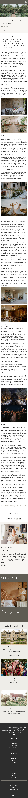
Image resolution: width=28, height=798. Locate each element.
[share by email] (20, 519)
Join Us (14, 756)
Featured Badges (14, 767)
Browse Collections (14, 717)
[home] (14, 2)
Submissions (14, 760)
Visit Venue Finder (14, 655)
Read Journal (14, 686)
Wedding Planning (23, 505)
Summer (16, 505)
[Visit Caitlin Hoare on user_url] (2, 565)
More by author (7, 570)
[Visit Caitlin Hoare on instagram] (4, 565)
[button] (2, 2)
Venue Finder (14, 741)
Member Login (13, 758)
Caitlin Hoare (5, 26)
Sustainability (14, 789)
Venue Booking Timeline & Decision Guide (12, 614)
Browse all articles (14, 513)
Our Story (14, 762)
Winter (14, 506)
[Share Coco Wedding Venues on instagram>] (14, 735)
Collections (14, 743)
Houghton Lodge (15, 30)
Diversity (14, 787)
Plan (2, 610)
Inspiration (14, 745)
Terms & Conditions (14, 783)
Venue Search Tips (14, 747)
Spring (12, 505)
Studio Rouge (7, 30)
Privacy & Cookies (14, 785)
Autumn (9, 505)
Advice (5, 505)
